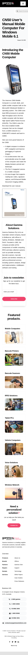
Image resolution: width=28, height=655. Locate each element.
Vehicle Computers (12, 440)
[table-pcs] (14, 421)
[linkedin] (18, 641)
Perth (4, 242)
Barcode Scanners (12, 373)
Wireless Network (12, 485)
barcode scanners (8, 255)
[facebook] (9, 641)
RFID (4, 250)
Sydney (4, 240)
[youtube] (15, 641)
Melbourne (7, 237)
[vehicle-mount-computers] (14, 444)
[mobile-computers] (14, 332)
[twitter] (12, 641)
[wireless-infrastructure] (14, 488)
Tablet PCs (9, 418)
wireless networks (17, 257)
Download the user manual (11, 186)
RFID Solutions (11, 396)
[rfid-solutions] (14, 399)
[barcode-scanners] (14, 377)
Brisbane (11, 240)
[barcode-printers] (14, 354)
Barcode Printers (12, 351)
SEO (6, 636)
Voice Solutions (11, 463)
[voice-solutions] (14, 466)
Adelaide (18, 240)
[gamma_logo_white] (8, 3)
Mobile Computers (12, 329)
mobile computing (19, 247)
